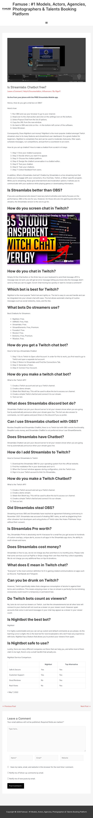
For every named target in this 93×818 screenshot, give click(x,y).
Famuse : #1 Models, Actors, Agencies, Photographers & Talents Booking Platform (49, 9)
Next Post (86, 706)
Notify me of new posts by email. (22, 779)
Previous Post (9, 706)
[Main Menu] (46, 23)
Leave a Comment (14, 91)
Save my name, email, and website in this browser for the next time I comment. (41, 767)
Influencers (46, 91)
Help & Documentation (32, 91)
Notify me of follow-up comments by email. (26, 773)
